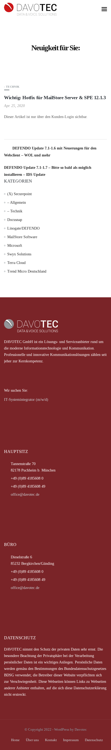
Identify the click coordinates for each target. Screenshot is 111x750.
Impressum (71, 740)
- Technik (12, 86)
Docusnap (14, 220)
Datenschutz (94, 740)
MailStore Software (22, 237)
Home (15, 740)
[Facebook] (7, 376)
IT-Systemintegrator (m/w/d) (26, 400)
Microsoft (14, 246)
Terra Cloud (16, 263)
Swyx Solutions (19, 254)
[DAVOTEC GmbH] (39, 9)
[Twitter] (14, 376)
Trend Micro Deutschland (26, 271)
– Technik (14, 211)
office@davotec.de (25, 494)
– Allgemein (16, 203)
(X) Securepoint (19, 194)
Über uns (32, 740)
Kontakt (51, 740)
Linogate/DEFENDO (23, 228)
